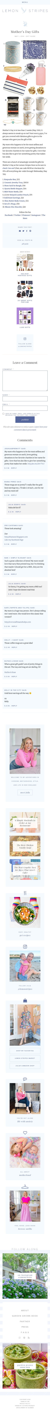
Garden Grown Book (25, 1316)
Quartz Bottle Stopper (13, 189)
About (25, 1310)
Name (6, 395)
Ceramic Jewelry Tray (13, 182)
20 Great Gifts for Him (25, 301)
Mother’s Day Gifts (25, 32)
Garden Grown (25, 1365)
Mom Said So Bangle (13, 186)
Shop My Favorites (25, 1051)
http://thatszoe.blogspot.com (16, 537)
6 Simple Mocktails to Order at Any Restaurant (25, 823)
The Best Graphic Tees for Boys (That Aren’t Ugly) (25, 870)
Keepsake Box (10, 179)
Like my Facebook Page (13, 540)
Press (25, 1327)
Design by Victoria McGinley (25, 1405)
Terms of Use (25, 1401)
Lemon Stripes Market (25, 1058)
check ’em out (8, 168)
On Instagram (25, 1275)
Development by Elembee (25, 1408)
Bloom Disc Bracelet (13, 207)
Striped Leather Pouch (19, 195)
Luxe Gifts (25, 327)
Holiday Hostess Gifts (25, 274)
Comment (8, 369)
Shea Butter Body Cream (14, 201)
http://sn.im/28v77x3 (36, 464)
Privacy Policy (25, 1403)
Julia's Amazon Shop (25, 1066)
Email (6, 404)
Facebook (9, 215)
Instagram (35, 215)
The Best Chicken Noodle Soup (25, 846)
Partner (25, 1321)
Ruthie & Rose (10, 672)
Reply (14, 468)
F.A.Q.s (25, 1332)
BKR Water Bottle (11, 192)
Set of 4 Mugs (10, 204)
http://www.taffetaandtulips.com (17, 622)
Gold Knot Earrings (12, 198)
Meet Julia (25, 792)
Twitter (17, 215)
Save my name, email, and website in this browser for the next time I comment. (23, 414)
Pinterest (26, 215)
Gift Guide (30, 36)
